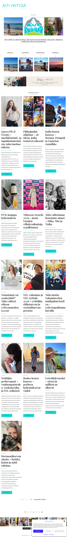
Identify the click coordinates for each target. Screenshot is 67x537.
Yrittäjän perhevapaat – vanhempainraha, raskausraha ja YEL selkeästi (11, 384)
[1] (33, 34)
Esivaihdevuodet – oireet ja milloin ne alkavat (55, 382)
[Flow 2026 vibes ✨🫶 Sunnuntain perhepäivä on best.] (23, 521)
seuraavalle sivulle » (40, 499)
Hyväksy (38, 531)
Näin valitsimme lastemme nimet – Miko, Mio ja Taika (55, 219)
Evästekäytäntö (46, 534)
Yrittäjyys (9, 150)
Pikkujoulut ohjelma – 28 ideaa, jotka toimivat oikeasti (33, 136)
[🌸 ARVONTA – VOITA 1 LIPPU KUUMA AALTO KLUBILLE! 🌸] (14, 521)
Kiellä (48, 531)
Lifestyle (25, 230)
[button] (64, 521)
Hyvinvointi (48, 313)
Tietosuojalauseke (51, 534)
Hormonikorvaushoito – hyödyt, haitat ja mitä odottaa (11, 460)
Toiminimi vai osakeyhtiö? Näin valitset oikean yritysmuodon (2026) (10, 302)
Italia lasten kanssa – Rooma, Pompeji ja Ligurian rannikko (55, 138)
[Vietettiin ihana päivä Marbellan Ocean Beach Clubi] (4, 521)
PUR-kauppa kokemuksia (9, 216)
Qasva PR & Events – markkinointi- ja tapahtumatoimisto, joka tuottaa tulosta (11, 139)
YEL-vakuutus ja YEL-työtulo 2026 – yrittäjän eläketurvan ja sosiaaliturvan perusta (33, 302)
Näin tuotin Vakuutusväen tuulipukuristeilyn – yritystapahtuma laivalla (55, 302)
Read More (28, 165)
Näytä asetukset (59, 531)
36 (31, 499)
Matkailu (25, 393)
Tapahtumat (4, 150)
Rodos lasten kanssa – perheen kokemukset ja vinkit (32, 384)
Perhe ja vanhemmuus (50, 227)
